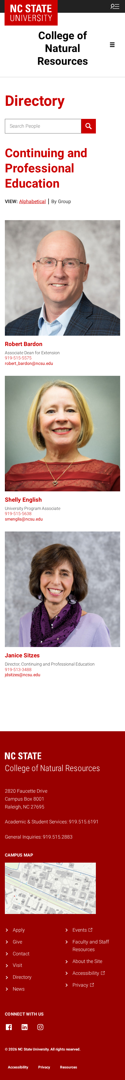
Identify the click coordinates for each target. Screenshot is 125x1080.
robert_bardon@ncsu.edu (29, 363)
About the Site (87, 961)
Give (17, 942)
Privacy (44, 1067)
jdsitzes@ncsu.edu (22, 674)
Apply (19, 930)
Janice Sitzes (22, 655)
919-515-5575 (18, 357)
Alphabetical (32, 201)
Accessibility (18, 1067)
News (19, 989)
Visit (17, 965)
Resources (68, 1067)
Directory (22, 977)
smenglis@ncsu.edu (24, 519)
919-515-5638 (18, 513)
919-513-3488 (18, 669)
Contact (21, 954)
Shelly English (23, 499)
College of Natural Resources (62, 48)
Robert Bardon (23, 344)
